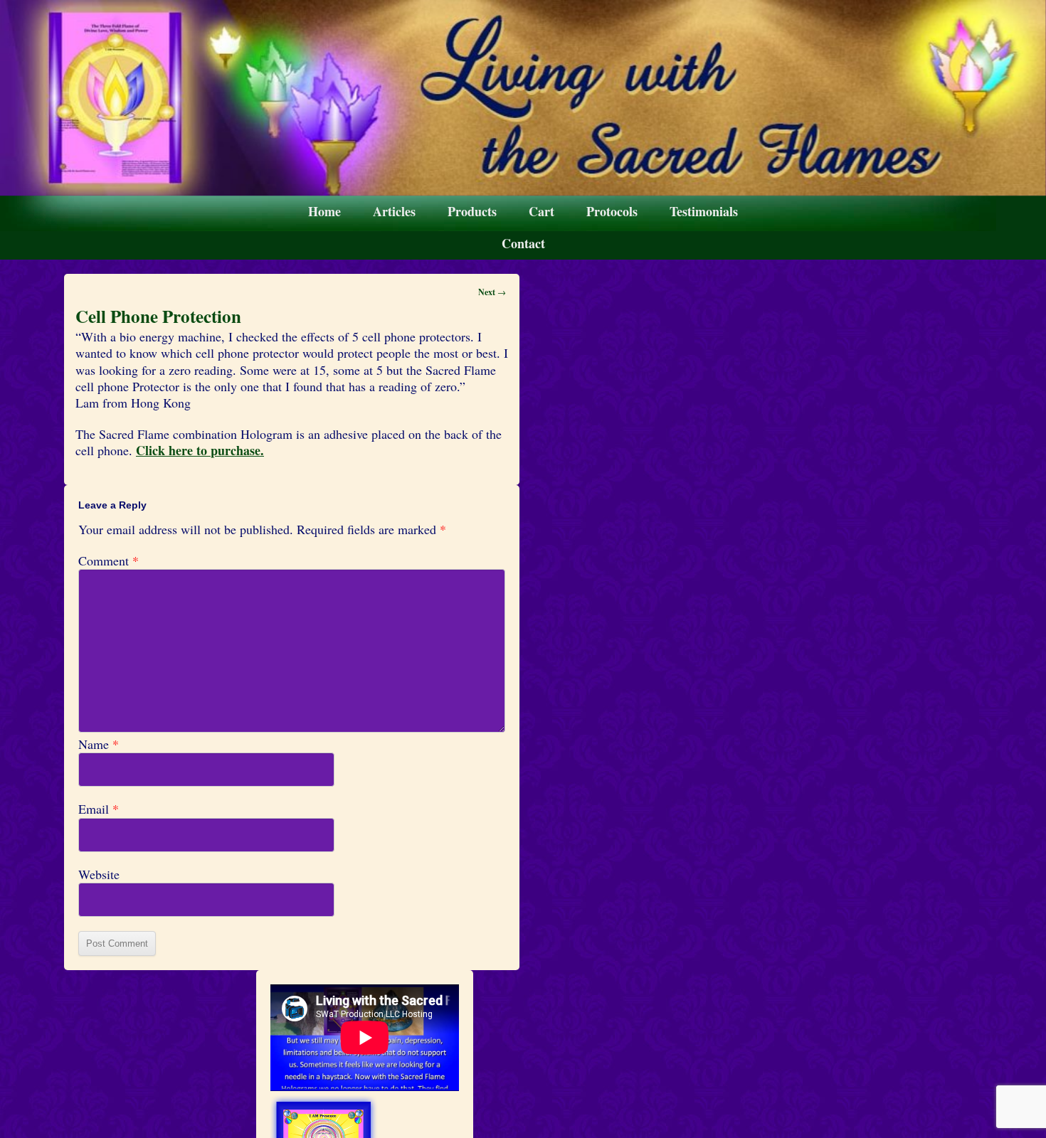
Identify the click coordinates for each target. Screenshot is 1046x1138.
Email (98, 809)
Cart (541, 211)
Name (98, 744)
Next (492, 292)
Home (324, 211)
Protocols (612, 211)
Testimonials (704, 211)
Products (472, 211)
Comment (108, 561)
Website (99, 874)
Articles (394, 211)
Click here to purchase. (200, 450)
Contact (523, 243)
